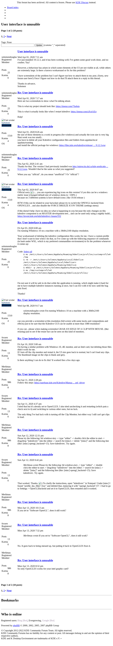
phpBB (16, 625)
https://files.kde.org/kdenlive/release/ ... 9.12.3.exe (82, 145)
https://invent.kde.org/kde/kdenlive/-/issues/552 (39, 216)
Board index (13, 7)
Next (9, 36)
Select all (28, 251)
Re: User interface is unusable (35, 92)
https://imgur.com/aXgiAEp (84, 111)
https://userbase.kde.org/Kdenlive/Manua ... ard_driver (59, 382)
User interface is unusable (33, 51)
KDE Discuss (82, 2)
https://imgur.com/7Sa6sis (68, 106)
